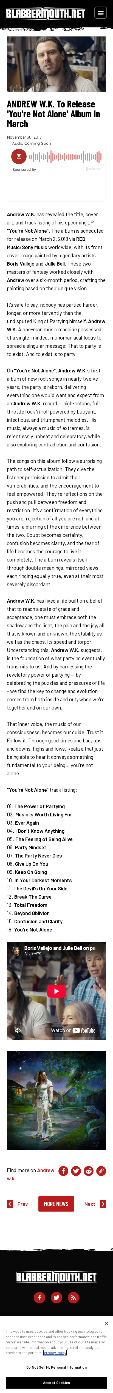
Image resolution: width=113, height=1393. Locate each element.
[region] (56, 1354)
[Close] (106, 1323)
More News (56, 1203)
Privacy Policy (55, 1353)
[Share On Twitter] (76, 1171)
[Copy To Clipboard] (101, 1171)
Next (89, 1204)
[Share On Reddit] (89, 1171)
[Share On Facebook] (63, 1171)
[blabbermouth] (46, 18)
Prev (23, 1204)
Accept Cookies (56, 1382)
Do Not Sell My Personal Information (56, 1367)
